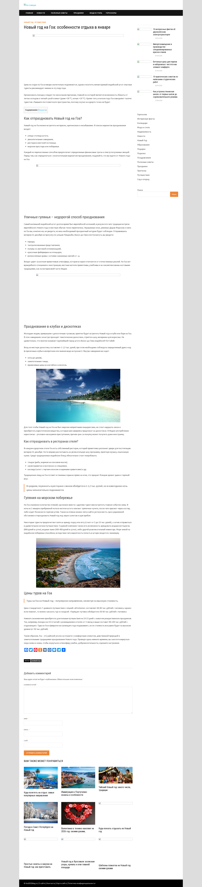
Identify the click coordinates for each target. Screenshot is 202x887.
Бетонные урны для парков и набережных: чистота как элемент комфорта (165, 64)
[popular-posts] (142, 22)
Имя (26, 719)
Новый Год (28, 22)
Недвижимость (144, 131)
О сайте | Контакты (47, 883)
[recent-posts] (153, 22)
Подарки (141, 149)
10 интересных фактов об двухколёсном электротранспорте (164, 32)
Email (27, 730)
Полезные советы (59, 13)
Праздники (79, 13)
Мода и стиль (96, 13)
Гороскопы (111, 13)
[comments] (163, 22)
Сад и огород (143, 179)
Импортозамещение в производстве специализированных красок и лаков (162, 48)
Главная (29, 13)
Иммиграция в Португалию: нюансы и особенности (74, 793)
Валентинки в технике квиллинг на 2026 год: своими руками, (77, 830)
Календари (142, 123)
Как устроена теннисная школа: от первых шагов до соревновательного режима (165, 94)
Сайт (26, 741)
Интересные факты (146, 118)
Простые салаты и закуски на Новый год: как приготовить (38, 865)
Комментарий (30, 685)
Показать (42, 110)
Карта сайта (61, 883)
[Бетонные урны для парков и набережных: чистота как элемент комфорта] (144, 62)
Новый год (36, 661)
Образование (143, 144)
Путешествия (40, 22)
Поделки (141, 153)
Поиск (140, 190)
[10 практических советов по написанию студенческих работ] (144, 77)
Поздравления (144, 157)
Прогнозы (141, 170)
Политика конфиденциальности (81, 883)
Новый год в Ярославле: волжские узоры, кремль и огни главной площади (78, 864)
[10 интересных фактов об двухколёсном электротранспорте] (144, 29)
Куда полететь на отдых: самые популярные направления (39, 794)
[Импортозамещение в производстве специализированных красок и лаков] (144, 44)
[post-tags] (173, 22)
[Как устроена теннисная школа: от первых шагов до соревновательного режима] (144, 91)
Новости (41, 13)
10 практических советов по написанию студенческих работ (165, 79)
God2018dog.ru (32, 883)
